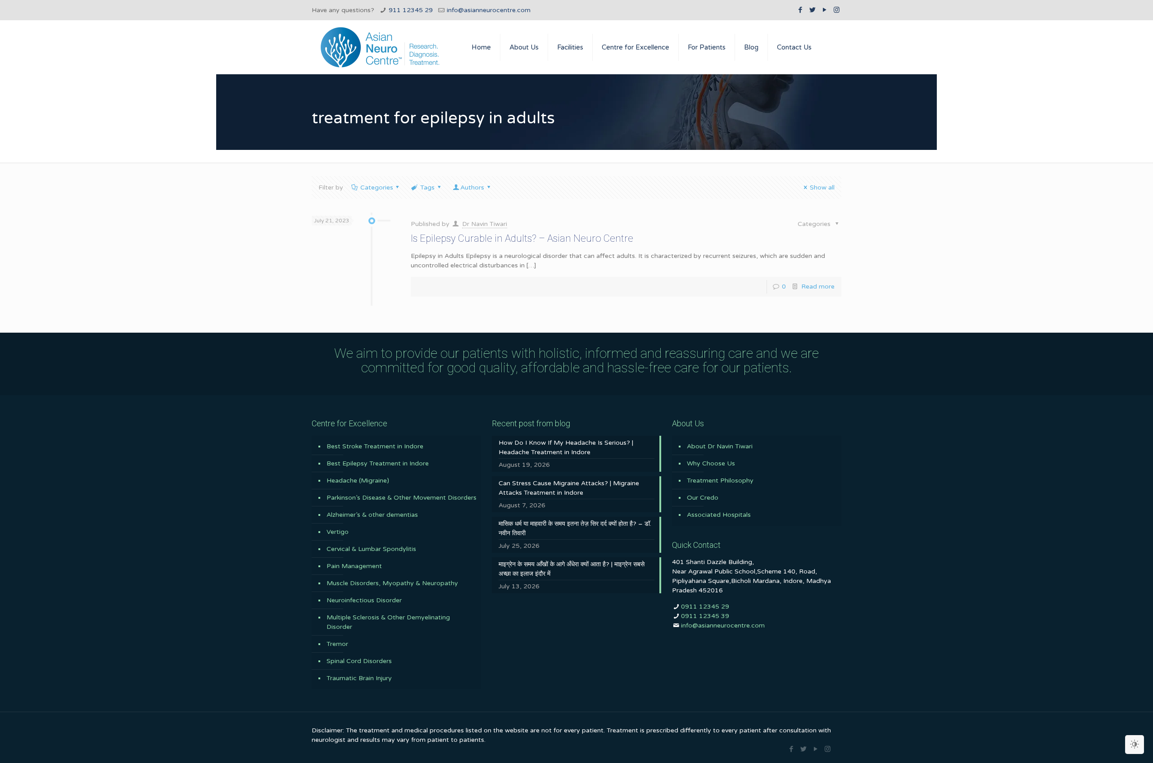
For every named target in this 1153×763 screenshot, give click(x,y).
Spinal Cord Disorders (359, 661)
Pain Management (354, 566)
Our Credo (702, 497)
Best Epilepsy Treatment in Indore (378, 463)
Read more (818, 286)
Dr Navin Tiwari (484, 224)
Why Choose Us (711, 463)
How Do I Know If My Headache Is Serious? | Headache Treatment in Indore (566, 447)
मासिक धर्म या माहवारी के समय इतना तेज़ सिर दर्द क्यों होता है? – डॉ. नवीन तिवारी (575, 528)
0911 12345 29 (705, 606)
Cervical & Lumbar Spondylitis (371, 549)
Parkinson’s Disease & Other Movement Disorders (402, 497)
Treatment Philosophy (720, 480)
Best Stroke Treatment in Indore (375, 446)
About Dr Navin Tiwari (720, 446)
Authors (472, 187)
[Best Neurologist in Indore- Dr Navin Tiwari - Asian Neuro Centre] (380, 47)
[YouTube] (824, 10)
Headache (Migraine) (358, 480)
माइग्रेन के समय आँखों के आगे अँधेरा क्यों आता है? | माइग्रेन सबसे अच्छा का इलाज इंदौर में (572, 569)
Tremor (337, 644)
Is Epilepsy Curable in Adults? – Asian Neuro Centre (522, 238)
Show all (822, 187)
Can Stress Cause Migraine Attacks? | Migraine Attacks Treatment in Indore (569, 488)
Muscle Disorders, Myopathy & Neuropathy (392, 583)
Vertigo (338, 532)
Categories (376, 187)
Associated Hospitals (719, 515)
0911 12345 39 (705, 616)
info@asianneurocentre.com (489, 10)
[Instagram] (836, 10)
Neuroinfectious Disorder (364, 600)
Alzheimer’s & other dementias (372, 515)
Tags (427, 187)
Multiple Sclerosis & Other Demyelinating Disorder (388, 622)
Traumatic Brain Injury (359, 678)
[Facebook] (800, 10)
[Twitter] (812, 10)
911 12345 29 (411, 10)
